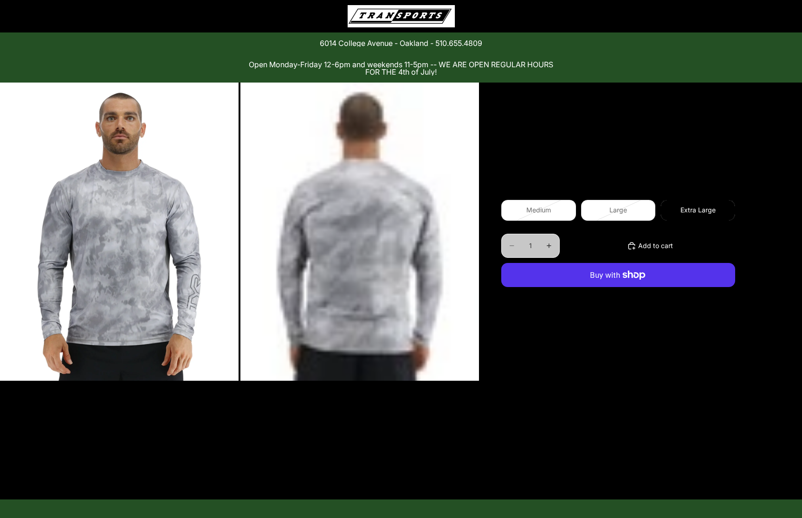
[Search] (685, 16)
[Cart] (725, 16)
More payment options (618, 297)
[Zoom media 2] (359, 232)
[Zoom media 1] (119, 232)
